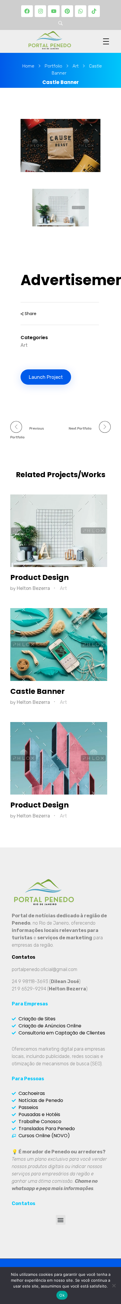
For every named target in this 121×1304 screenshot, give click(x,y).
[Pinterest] (67, 11)
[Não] (114, 1285)
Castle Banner (37, 691)
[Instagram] (40, 11)
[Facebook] (27, 11)
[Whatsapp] (81, 11)
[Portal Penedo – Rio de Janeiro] (50, 40)
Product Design (39, 577)
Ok (62, 1295)
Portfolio (53, 66)
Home (28, 66)
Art (76, 66)
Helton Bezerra (34, 588)
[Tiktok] (94, 11)
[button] (60, 1220)
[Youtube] (54, 11)
